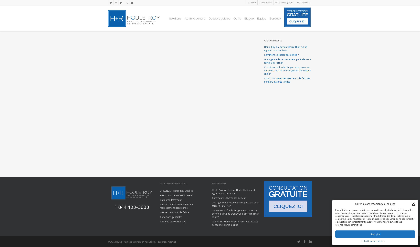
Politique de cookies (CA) (173, 221)
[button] (413, 203)
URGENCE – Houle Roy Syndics (176, 190)
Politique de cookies (373, 241)
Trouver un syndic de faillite (174, 212)
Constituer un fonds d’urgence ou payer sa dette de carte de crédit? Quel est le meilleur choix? (287, 70)
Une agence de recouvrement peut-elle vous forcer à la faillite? (287, 61)
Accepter (375, 234)
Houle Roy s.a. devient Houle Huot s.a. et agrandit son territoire (285, 48)
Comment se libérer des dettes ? (281, 54)
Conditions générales (171, 216)
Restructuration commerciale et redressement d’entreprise (177, 206)
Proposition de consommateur (176, 195)
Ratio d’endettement (171, 199)
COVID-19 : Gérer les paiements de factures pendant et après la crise (287, 80)
